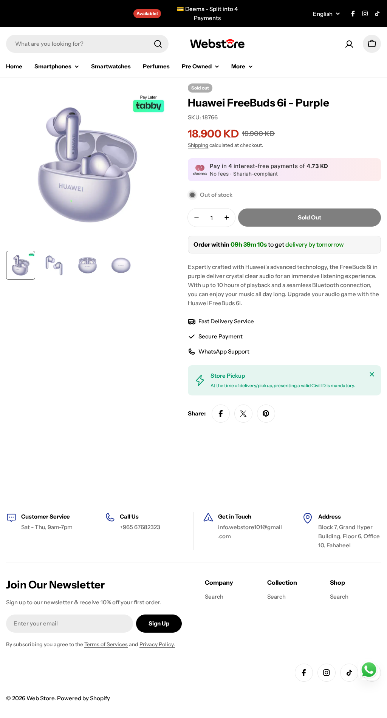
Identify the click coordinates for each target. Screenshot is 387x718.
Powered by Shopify (83, 698)
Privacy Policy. (157, 644)
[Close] (372, 374)
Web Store (40, 698)
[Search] (158, 43)
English (323, 14)
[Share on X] (243, 414)
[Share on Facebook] (221, 414)
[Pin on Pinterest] (266, 414)
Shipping (198, 145)
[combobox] (87, 44)
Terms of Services (106, 644)
